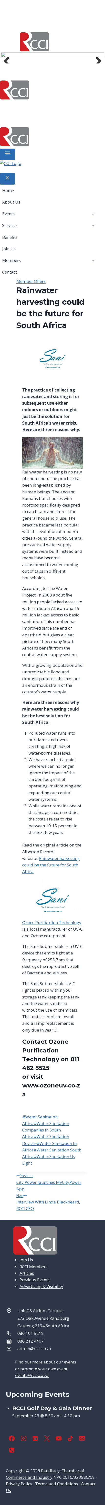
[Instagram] (23, 1438)
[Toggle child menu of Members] (93, 260)
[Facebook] (12, 1438)
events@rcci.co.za (32, 1375)
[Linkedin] (35, 1438)
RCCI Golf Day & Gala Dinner (52, 1408)
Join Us (36, 119)
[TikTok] (70, 1438)
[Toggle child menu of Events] (93, 213)
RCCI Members (34, 1266)
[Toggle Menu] (7, 154)
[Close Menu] (7, 179)
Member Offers (31, 281)
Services (84, 107)
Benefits (13, 119)
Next (97, 58)
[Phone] (12, 1450)
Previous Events (35, 1279)
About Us (32, 107)
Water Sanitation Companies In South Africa (45, 1130)
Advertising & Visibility (41, 1286)
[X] (47, 1438)
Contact (91, 119)
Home (11, 107)
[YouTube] (58, 1438)
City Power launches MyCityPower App (48, 1182)
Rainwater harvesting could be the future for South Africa (51, 864)
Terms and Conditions (56, 1484)
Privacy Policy (19, 1484)
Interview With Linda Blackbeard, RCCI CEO (48, 1202)
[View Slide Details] (52, 166)
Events (55, 107)
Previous (8, 58)
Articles (27, 1273)
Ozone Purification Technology (51, 922)
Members (59, 119)
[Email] (82, 1438)
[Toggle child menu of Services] (93, 225)
